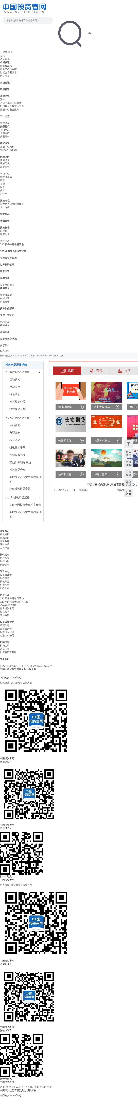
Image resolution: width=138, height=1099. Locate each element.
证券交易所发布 (8, 69)
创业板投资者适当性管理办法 (103, 406)
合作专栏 (5, 207)
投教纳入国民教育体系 (12, 204)
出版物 (3, 231)
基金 (2, 183)
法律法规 (5, 96)
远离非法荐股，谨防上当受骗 (67, 474)
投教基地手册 (17, 447)
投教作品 (5, 214)
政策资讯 (5, 59)
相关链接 (5, 682)
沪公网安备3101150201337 (39, 666)
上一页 (57, 490)
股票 (2, 180)
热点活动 (5, 241)
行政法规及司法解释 (10, 103)
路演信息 (5, 288)
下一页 (77, 490)
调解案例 (5, 167)
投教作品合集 (17, 409)
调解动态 (5, 160)
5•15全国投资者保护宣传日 (25, 504)
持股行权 (5, 126)
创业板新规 (65, 406)
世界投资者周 (7, 264)
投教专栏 (5, 200)
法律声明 (27, 682)
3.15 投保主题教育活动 (12, 244)
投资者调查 (6, 295)
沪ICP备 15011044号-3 (12, 666)
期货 (2, 187)
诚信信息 (5, 332)
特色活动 (14, 394)
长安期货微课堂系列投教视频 (67, 440)
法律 (2, 99)
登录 (5, 52)
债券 (2, 190)
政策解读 (5, 89)
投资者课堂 (6, 177)
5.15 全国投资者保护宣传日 (14, 251)
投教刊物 (5, 227)
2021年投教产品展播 (25, 355)
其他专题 (5, 278)
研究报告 (5, 234)
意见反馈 (16, 682)
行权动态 (5, 130)
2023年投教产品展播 (17, 372)
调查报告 (5, 301)
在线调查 (5, 298)
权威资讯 (5, 62)
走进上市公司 (7, 315)
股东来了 (5, 271)
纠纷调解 (5, 157)
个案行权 (5, 133)
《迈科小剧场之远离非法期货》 (103, 440)
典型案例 (5, 136)
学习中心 (5, 173)
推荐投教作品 (17, 401)
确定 (121, 490)
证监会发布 (6, 66)
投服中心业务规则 (9, 109)
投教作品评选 (7, 632)
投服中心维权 (7, 146)
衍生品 (3, 194)
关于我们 (5, 345)
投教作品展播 (7, 308)
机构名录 (5, 325)
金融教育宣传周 (8, 258)
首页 (2, 55)
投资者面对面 (7, 285)
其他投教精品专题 (20, 462)
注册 (10, 52)
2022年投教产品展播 (17, 418)
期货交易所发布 (8, 72)
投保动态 (5, 123)
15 (72, 490)
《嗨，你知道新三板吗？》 (103, 474)
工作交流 (5, 116)
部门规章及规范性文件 (12, 106)
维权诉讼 (5, 143)
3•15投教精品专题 (20, 488)
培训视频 (5, 221)
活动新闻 (14, 379)
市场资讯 (5, 82)
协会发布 (5, 76)
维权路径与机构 (8, 150)
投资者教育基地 (8, 339)
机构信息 (5, 322)
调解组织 (5, 163)
